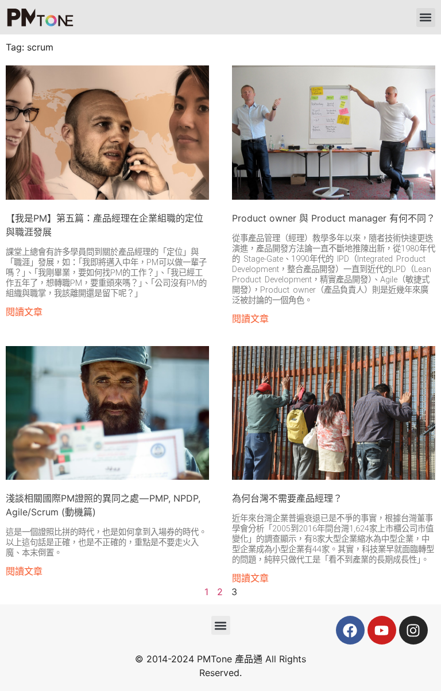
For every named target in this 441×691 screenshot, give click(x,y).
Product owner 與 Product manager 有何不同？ (333, 218)
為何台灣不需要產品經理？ (287, 498)
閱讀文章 (24, 311)
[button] (425, 17)
